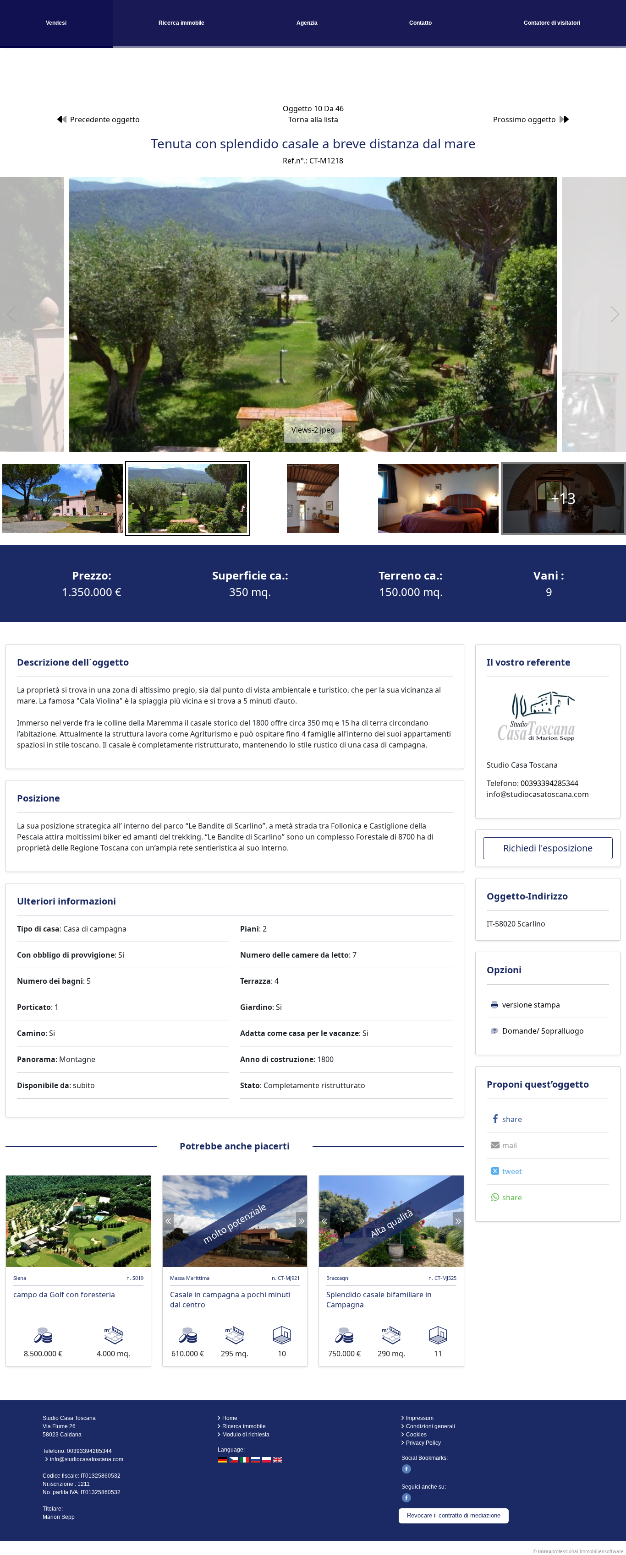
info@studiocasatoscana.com (538, 794)
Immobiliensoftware (602, 1551)
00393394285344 (549, 783)
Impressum (420, 1418)
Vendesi (56, 23)
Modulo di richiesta (245, 1434)
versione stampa (531, 1005)
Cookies (416, 1434)
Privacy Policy (423, 1443)
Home (229, 1418)
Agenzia (307, 23)
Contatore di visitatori (552, 23)
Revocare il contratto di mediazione (453, 1515)
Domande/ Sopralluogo (543, 1031)
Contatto (420, 23)
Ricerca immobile (181, 23)
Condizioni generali (430, 1426)
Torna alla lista (313, 119)
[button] (505, 1119)
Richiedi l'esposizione (548, 848)
